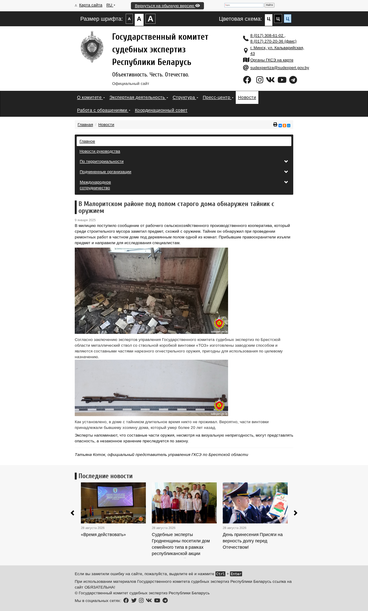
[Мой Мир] (288, 125)
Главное (87, 141)
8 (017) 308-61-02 (267, 35)
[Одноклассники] (284, 125)
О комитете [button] (90, 97)
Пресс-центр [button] (217, 97)
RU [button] (109, 5)
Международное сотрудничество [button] (95, 185)
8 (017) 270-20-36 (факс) (273, 41)
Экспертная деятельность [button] (137, 97)
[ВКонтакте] (280, 125)
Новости (247, 97)
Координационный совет (161, 110)
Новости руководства (100, 151)
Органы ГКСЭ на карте (271, 60)
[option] (116, 521)
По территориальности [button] (102, 161)
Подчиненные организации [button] (105, 171)
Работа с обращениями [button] (102, 110)
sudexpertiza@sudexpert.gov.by (279, 67)
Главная (85, 124)
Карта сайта (90, 5)
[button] (73, 513)
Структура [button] (184, 97)
